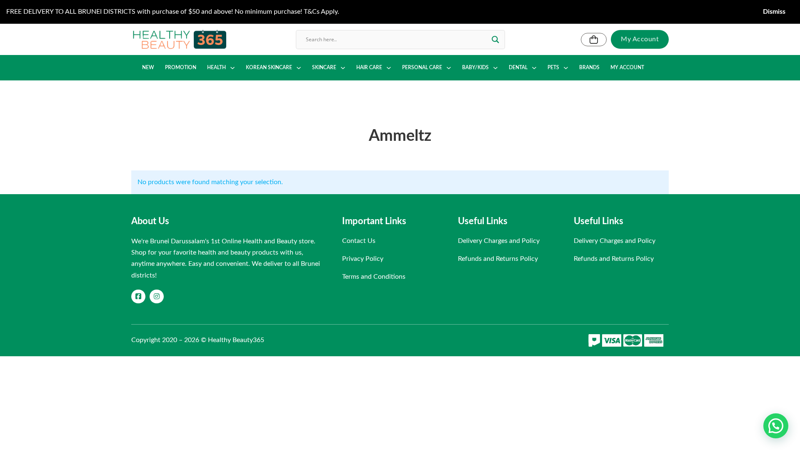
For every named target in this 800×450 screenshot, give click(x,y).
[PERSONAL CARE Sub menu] (448, 68)
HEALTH (216, 67)
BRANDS (589, 67)
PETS (553, 67)
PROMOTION (180, 67)
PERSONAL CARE (422, 67)
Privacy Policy (362, 258)
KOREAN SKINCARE (269, 67)
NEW (148, 67)
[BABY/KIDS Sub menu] (495, 68)
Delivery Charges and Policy (499, 241)
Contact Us (358, 241)
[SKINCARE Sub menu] (342, 68)
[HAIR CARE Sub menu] (388, 68)
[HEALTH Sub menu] (232, 68)
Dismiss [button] (774, 11)
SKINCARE (324, 67)
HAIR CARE (369, 67)
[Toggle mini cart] (594, 39)
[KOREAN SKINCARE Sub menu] (298, 68)
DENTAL (518, 67)
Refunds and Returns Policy (498, 258)
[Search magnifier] (495, 39)
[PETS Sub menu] (565, 68)
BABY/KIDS (475, 67)
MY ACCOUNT (627, 67)
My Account (640, 39)
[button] (775, 425)
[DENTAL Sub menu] (534, 68)
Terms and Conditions (373, 276)
